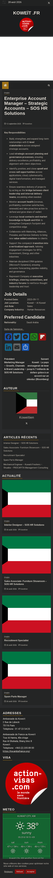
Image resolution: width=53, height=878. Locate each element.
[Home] (5, 86)
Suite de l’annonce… (14, 329)
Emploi (6, 93)
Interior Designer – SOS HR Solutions (21, 443)
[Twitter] (26, 423)
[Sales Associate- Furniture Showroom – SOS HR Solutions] (26, 555)
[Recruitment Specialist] (26, 614)
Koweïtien (28, 124)
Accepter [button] (30, 872)
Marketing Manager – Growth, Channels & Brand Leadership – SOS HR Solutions (15, 366)
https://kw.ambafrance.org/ (16, 751)
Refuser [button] (20, 872)
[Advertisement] (26, 58)
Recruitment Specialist (14, 455)
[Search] (49, 85)
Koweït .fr (26, 12)
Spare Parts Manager (13, 460)
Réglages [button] (8, 871)
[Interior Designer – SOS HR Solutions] (26, 498)
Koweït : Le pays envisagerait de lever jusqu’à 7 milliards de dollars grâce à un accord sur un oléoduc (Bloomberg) (38, 369)
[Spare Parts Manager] (26, 670)
